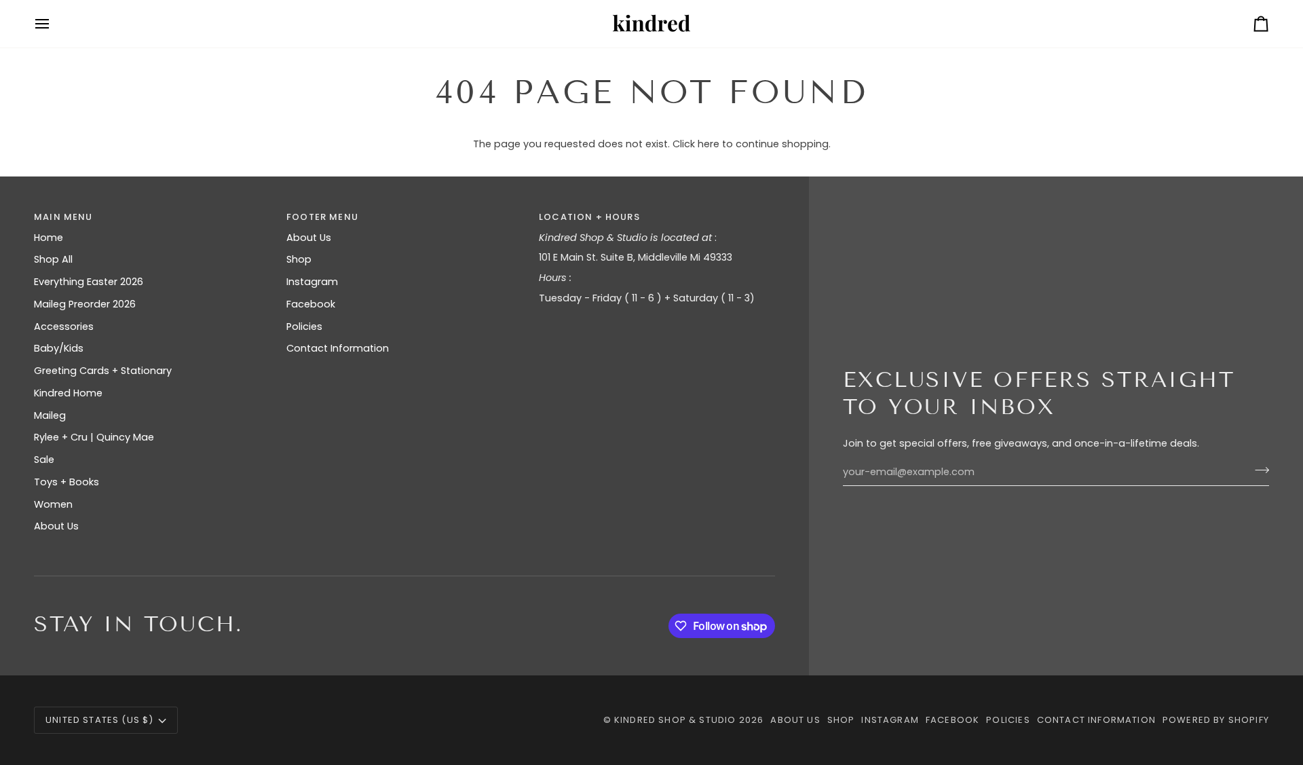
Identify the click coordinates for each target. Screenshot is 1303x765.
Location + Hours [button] (589, 216)
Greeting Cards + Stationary (103, 370)
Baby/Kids (58, 348)
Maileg (50, 415)
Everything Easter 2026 (88, 281)
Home (48, 237)
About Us (56, 526)
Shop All (53, 259)
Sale (44, 459)
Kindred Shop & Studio (675, 719)
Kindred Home (68, 393)
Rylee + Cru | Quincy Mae (94, 437)
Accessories (64, 326)
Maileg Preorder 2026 (85, 304)
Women (53, 504)
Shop (298, 259)
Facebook (310, 304)
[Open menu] (54, 24)
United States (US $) (99, 719)
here (708, 144)
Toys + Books (66, 482)
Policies (304, 326)
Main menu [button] (63, 216)
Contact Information (337, 348)
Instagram (312, 281)
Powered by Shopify (1216, 719)
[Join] (1258, 470)
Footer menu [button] (322, 216)
